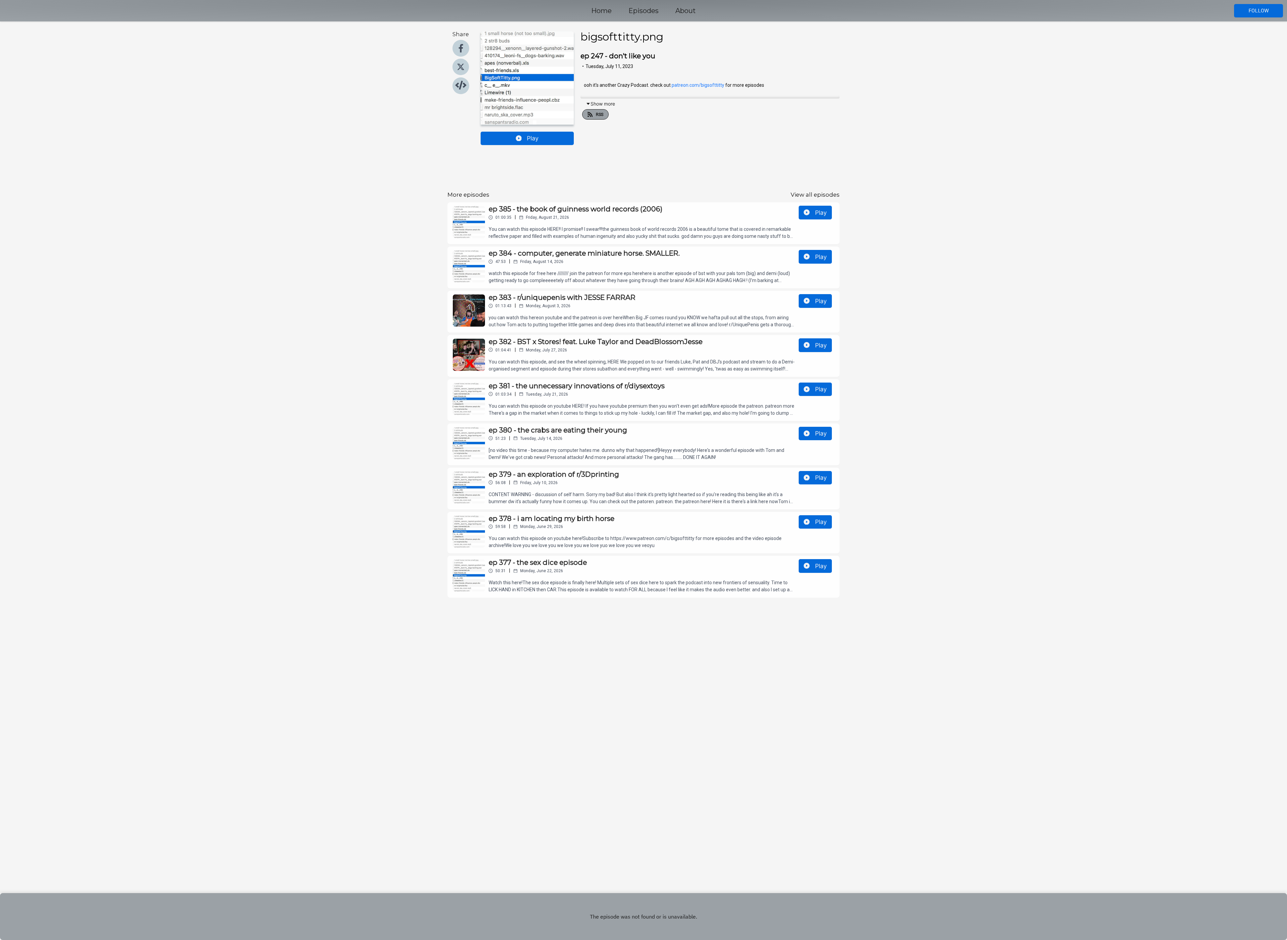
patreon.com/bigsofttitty (698, 85)
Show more (603, 104)
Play (533, 138)
